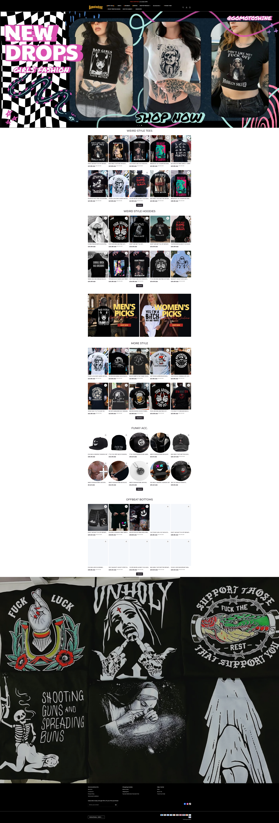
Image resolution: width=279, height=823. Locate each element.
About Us (90, 789)
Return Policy (125, 789)
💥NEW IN (134, 5)
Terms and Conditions (93, 796)
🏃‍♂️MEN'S (119, 5)
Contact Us (90, 791)
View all (139, 205)
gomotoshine (188, 819)
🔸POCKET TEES (167, 5)
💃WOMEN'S (127, 5)
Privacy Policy (91, 794)
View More (139, 417)
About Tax (159, 791)
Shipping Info (125, 791)
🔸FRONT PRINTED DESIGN (113, 9)
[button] (183, 7)
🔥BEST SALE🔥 (110, 5)
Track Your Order (161, 794)
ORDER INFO (139, 9)
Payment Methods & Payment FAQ (130, 794)
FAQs (158, 789)
